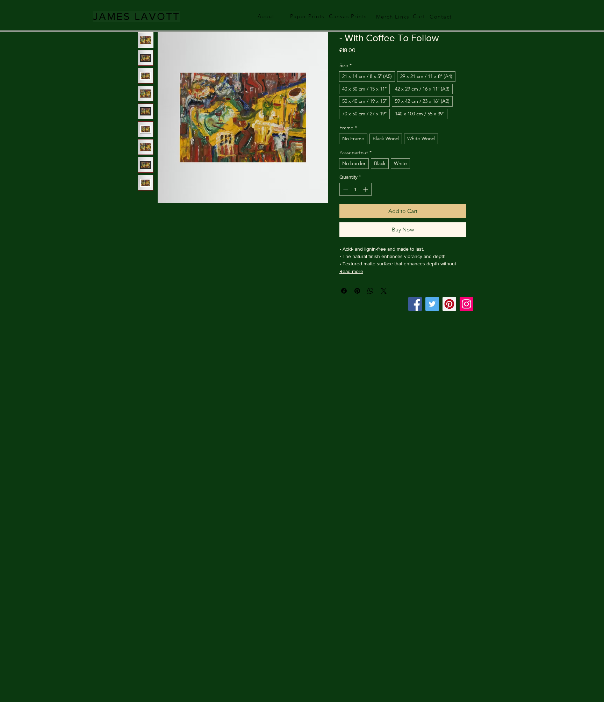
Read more (351, 271)
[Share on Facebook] (344, 291)
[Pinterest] (449, 304)
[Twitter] (432, 304)
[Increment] (366, 189)
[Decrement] (344, 189)
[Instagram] (466, 304)
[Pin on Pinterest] (357, 291)
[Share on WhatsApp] (370, 291)
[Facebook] (415, 304)
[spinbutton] (355, 189)
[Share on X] (384, 291)
